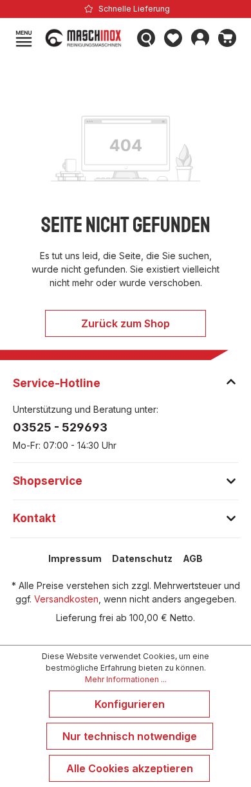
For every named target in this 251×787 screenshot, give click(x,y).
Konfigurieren (130, 704)
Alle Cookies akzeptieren (129, 768)
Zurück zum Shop (125, 323)
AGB (193, 558)
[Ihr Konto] (200, 38)
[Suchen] (146, 38)
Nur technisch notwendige (129, 736)
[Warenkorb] (227, 38)
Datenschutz (142, 558)
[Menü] (24, 38)
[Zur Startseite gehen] (85, 38)
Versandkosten (66, 598)
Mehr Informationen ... (126, 679)
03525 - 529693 (60, 427)
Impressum (75, 558)
